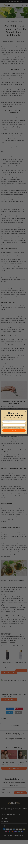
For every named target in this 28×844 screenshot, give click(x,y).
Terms (23, 428)
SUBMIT (14, 430)
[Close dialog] (25, 411)
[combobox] (4, 425)
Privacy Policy (21, 428)
